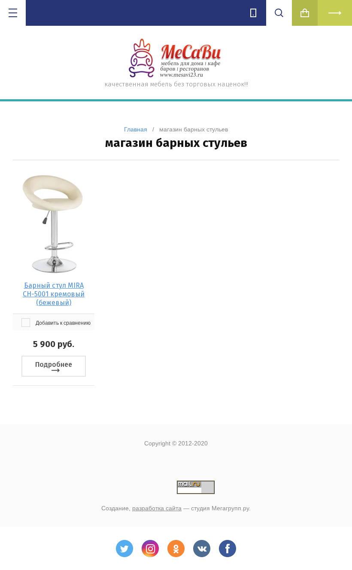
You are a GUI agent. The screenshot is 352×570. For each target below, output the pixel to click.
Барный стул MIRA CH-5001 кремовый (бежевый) (54, 294)
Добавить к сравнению (62, 323)
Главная (135, 129)
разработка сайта (157, 508)
